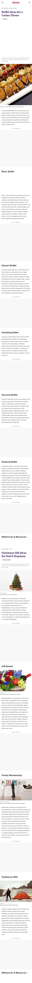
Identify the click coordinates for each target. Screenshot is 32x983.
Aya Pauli (5, 19)
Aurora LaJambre (7, 559)
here (7, 61)
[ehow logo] (16, 2)
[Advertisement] (16, 38)
